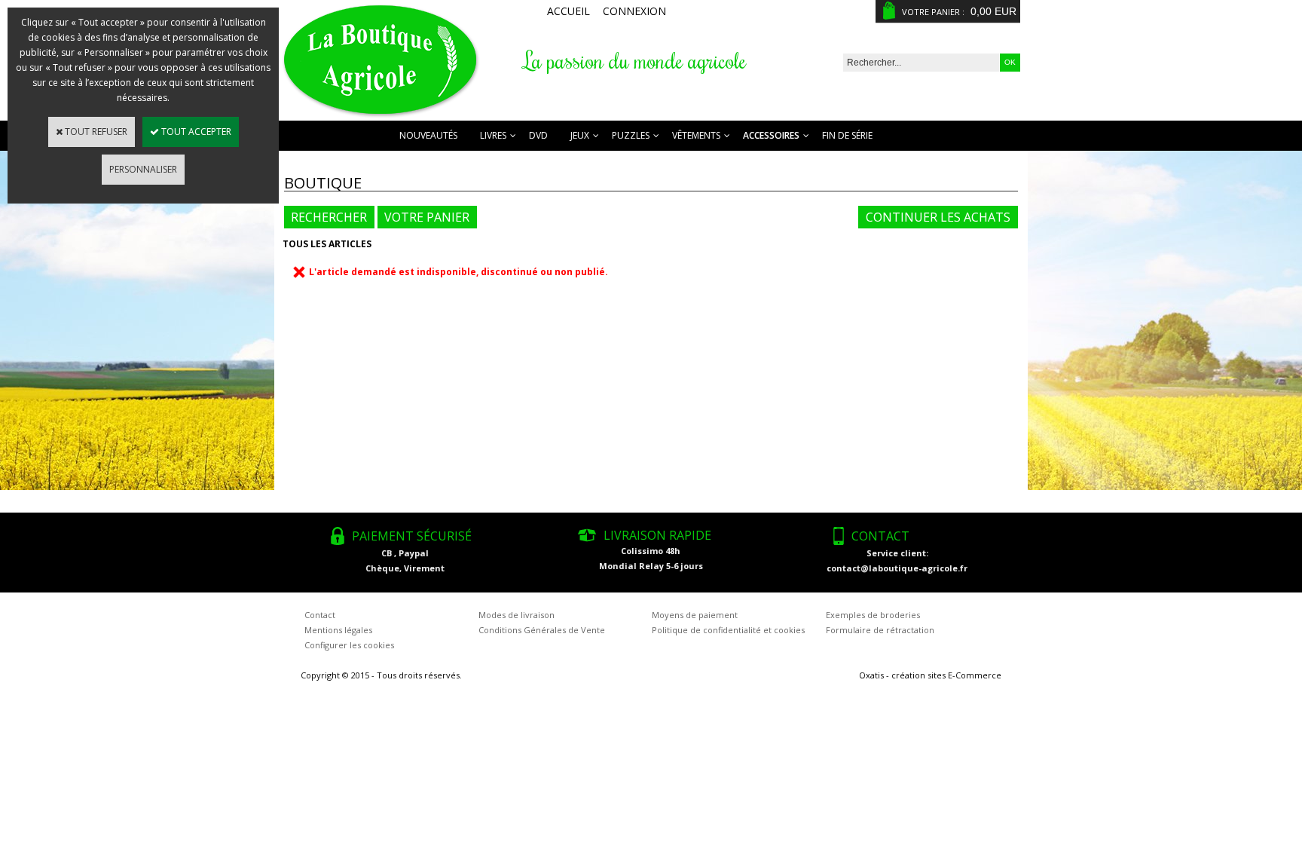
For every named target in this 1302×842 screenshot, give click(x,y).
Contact (319, 614)
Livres (493, 135)
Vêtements (696, 135)
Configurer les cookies (349, 645)
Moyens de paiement (695, 614)
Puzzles (630, 135)
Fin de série (847, 135)
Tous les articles (327, 243)
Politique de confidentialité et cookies (728, 629)
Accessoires (771, 135)
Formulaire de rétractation (880, 629)
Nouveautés (428, 135)
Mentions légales (338, 629)
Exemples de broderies (873, 614)
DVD (538, 135)
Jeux (579, 135)
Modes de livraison (516, 614)
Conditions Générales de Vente (541, 629)
